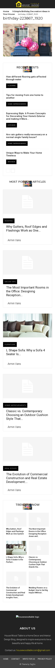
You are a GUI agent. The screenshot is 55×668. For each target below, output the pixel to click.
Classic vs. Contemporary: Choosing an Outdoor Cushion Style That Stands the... (38, 562)
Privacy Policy (45, 659)
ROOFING (9, 221)
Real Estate (11, 468)
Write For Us (29, 659)
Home (6, 11)
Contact (15, 659)
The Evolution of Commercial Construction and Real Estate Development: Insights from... (15, 593)
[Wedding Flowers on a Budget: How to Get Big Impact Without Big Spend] (39, 578)
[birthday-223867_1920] (27, 55)
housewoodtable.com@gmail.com (33, 650)
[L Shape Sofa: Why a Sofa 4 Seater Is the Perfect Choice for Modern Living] (27, 326)
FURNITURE (10, 344)
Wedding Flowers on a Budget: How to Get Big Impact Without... (38, 590)
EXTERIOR (11, 125)
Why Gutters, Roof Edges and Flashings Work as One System (15, 531)
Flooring (12, 86)
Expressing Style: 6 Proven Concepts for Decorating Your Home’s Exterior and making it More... (26, 116)
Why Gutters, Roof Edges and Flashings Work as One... (26, 228)
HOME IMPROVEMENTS (17, 104)
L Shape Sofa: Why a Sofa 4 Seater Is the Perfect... (15, 559)
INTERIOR (11, 162)
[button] (50, 4)
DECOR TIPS (10, 281)
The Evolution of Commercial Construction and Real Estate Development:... (27, 478)
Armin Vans (14, 240)
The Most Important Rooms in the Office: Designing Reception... (27, 291)
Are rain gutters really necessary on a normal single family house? (26, 136)
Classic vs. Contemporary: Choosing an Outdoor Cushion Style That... (27, 415)
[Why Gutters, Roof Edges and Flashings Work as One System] (27, 202)
